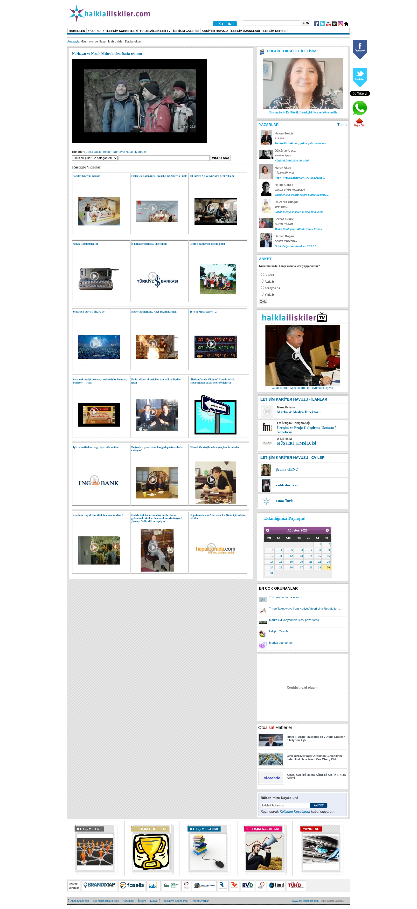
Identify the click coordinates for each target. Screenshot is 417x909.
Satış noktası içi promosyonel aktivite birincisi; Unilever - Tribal (100, 381)
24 (271, 567)
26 (291, 567)
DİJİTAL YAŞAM (284, 224)
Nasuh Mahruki (136, 152)
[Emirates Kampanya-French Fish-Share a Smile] (154, 231)
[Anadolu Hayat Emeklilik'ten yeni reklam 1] (96, 570)
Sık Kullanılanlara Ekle (106, 900)
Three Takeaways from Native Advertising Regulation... (305, 608)
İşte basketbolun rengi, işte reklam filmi (95, 447)
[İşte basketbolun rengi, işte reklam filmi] (96, 502)
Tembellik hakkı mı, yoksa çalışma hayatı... (301, 143)
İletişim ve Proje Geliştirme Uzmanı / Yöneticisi (306, 429)
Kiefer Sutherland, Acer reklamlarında (154, 312)
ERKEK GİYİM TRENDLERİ (290, 190)
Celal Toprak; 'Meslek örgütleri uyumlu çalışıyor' (303, 388)
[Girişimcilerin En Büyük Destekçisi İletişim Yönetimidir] (303, 108)
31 (271, 573)
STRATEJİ (280, 138)
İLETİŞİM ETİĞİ (89, 829)
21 (310, 561)
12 (291, 555)
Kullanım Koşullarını (295, 811)
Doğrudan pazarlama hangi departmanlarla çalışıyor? (157, 448)
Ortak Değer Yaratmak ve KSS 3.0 (295, 246)
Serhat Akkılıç (284, 219)
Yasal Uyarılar (200, 900)
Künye (154, 900)
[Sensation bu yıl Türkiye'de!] (96, 367)
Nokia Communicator (85, 244)
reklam (107, 152)
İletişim (142, 900)
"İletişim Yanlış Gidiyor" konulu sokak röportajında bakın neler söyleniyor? (212, 381)
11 (280, 555)
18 (280, 561)
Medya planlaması (281, 642)
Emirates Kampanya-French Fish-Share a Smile (159, 176)
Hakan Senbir (284, 133)
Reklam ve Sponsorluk (175, 900)
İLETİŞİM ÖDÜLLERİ (149, 829)
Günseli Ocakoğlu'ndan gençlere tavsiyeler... (215, 447)
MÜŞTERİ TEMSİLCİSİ (296, 443)
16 (328, 555)
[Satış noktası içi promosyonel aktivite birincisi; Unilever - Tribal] (96, 435)
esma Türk (284, 500)
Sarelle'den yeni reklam (86, 176)
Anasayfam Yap (79, 900)
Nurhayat (119, 152)
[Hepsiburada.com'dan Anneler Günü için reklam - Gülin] (213, 570)
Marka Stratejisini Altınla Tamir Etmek (298, 229)
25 (280, 567)
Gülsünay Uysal (285, 150)
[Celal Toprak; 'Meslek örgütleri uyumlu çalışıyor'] (302, 384)
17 (271, 561)
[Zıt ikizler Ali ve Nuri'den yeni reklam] (213, 231)
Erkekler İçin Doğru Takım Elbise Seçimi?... (302, 194)
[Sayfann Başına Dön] (360, 126)
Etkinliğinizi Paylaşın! (285, 518)
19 (291, 561)
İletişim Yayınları (279, 631)
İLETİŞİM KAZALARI (262, 829)
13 (301, 555)
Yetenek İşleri (283, 155)
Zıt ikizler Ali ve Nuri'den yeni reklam (212, 176)
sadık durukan (287, 485)
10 (271, 555)
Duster (98, 152)
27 (301, 567)
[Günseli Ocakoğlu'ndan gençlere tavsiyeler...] (213, 502)
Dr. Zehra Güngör (286, 202)
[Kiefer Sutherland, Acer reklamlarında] (154, 367)
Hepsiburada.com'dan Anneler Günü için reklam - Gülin (218, 516)
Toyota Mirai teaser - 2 (203, 312)
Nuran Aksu (283, 167)
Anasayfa (73, 41)
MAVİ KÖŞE (281, 207)
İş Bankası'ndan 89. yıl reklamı (149, 244)
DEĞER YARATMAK (286, 241)
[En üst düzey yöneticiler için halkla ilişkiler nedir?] (154, 435)
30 (328, 567)
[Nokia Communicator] (96, 299)
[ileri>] (327, 530)
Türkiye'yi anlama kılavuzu (286, 597)
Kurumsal (128, 900)
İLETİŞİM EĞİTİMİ (204, 829)
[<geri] (268, 530)
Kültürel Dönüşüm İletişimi (292, 160)
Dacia (89, 152)
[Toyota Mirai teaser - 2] (213, 367)
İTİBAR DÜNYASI (284, 172)
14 (310, 555)
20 (301, 561)
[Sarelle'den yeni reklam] (96, 231)
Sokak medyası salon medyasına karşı (299, 211)
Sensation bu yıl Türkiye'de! (89, 312)
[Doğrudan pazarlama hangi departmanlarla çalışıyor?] (154, 502)
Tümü (342, 125)
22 (319, 561)
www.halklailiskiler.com (305, 900)
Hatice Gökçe (284, 185)
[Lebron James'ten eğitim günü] (213, 299)
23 (328, 561)
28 (310, 567)
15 (319, 555)
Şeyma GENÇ (287, 469)
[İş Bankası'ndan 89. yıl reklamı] (154, 299)
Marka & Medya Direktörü (298, 411)
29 (319, 567)
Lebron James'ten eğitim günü (207, 244)
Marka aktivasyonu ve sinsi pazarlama (294, 620)
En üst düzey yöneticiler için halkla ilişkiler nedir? (156, 381)
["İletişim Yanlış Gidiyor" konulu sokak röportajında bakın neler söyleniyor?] (213, 435)
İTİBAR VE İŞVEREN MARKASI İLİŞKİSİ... (300, 177)
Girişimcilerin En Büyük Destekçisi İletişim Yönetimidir (303, 112)
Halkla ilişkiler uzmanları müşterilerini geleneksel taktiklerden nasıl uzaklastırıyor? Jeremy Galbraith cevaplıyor (156, 518)
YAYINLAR (311, 829)
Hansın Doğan (284, 236)
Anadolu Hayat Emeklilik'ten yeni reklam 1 (98, 515)
